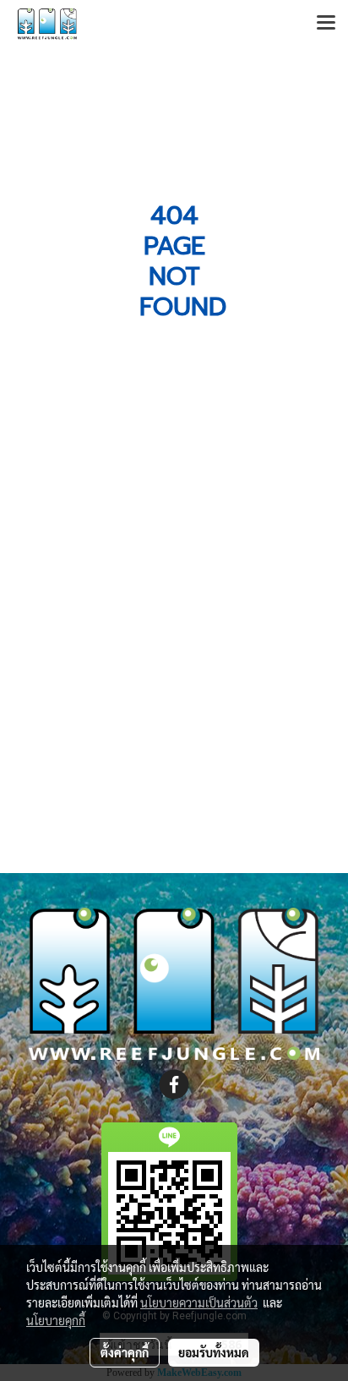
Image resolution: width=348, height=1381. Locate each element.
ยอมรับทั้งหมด (213, 1352)
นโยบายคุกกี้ (55, 1320)
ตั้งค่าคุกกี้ (125, 1352)
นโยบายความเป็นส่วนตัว (199, 1302)
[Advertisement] (174, 673)
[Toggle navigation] (326, 23)
